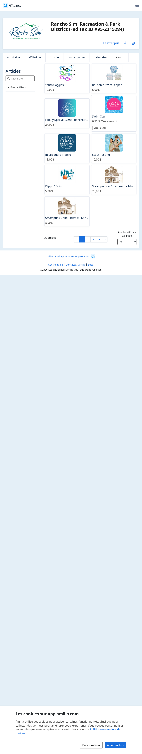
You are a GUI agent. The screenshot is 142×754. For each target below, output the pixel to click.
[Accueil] (12, 5)
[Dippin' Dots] (67, 180)
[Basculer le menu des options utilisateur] (137, 5)
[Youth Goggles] (67, 78)
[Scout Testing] (114, 148)
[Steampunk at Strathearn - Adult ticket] (114, 180)
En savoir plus (111, 43)
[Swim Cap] (114, 113)
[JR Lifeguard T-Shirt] (67, 148)
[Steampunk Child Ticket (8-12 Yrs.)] (67, 211)
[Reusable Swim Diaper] (114, 78)
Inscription (13, 57)
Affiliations (34, 57)
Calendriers (101, 57)
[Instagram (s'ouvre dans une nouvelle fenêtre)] (133, 42)
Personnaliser (91, 745)
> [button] (104, 239)
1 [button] (82, 239)
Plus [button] (118, 57)
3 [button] (93, 239)
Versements (100, 127)
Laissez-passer (76, 57)
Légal (91, 264)
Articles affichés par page (127, 234)
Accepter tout (115, 745)
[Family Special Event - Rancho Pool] (67, 113)
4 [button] (99, 239)
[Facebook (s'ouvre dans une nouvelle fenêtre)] (125, 42)
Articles (54, 57)
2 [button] (87, 239)
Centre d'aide (55, 264)
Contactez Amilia (75, 264)
